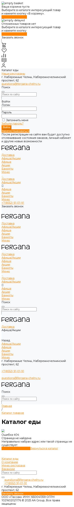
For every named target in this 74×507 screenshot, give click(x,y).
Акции (6, 165)
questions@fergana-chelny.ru (21, 84)
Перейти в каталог (14, 17)
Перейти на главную (16, 448)
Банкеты (7, 196)
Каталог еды (10, 458)
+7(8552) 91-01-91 (13, 203)
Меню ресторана (13, 465)
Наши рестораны (13, 73)
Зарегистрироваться (15, 131)
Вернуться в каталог (44, 448)
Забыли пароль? (13, 123)
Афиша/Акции (11, 182)
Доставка (8, 179)
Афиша (6, 162)
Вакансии (8, 469)
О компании (10, 462)
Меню (6, 199)
